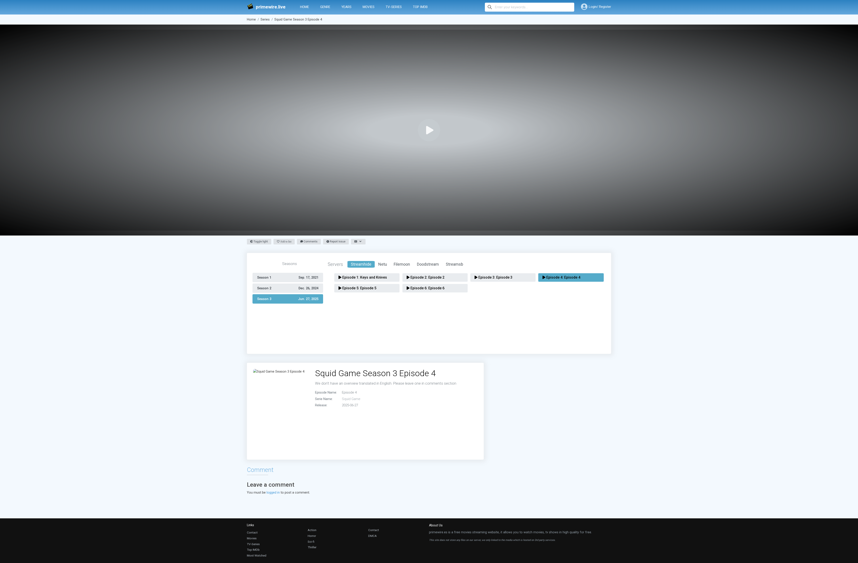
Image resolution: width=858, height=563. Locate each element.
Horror (312, 536)
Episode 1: (364, 277)
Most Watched (256, 555)
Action (312, 530)
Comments (310, 241)
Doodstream (428, 264)
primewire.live (271, 7)
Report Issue (337, 241)
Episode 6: (427, 288)
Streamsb (454, 264)
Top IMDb (420, 7)
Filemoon (402, 264)
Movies (368, 7)
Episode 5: (358, 288)
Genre (325, 7)
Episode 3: (494, 277)
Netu (382, 264)
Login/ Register (600, 7)
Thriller (312, 547)
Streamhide (361, 264)
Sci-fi (311, 541)
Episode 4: (562, 277)
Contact (252, 532)
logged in (273, 492)
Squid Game (351, 399)
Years (346, 7)
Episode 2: (427, 277)
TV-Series (394, 7)
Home (304, 7)
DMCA (372, 536)
